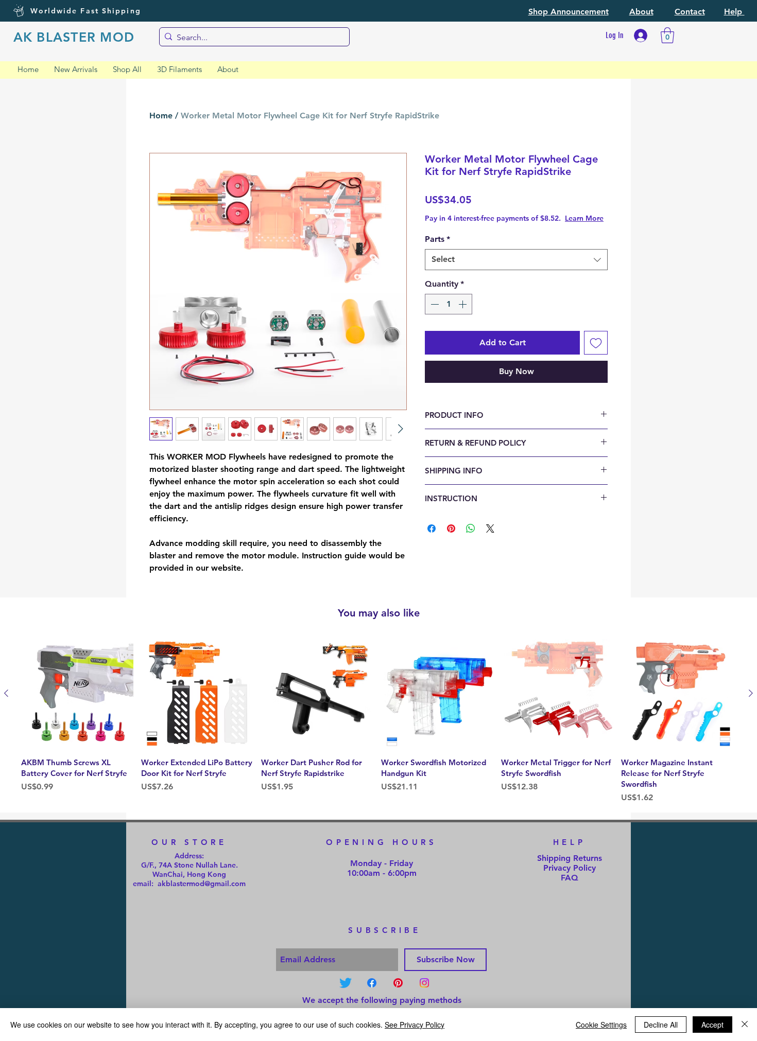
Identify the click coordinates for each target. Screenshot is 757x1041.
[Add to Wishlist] (596, 353)
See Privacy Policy (414, 1024)
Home (161, 115)
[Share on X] (490, 539)
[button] (568, 11)
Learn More (505, 228)
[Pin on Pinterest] (451, 539)
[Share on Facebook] (431, 539)
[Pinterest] (398, 983)
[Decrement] (433, 314)
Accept (712, 1024)
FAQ (569, 878)
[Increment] (463, 314)
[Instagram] (424, 983)
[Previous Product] (6, 693)
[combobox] (516, 269)
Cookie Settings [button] (601, 1024)
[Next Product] (751, 693)
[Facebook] (372, 983)
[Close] (744, 1024)
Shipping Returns (569, 858)
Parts (437, 249)
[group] (378, 721)
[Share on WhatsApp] (470, 539)
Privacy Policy (569, 868)
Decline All (661, 1024)
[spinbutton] (448, 314)
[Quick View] (78, 694)
